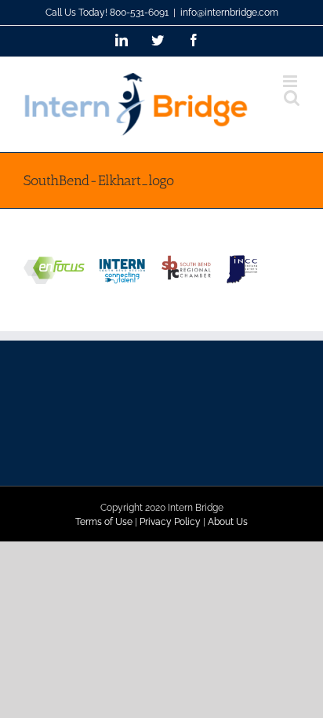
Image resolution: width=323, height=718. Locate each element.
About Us (228, 521)
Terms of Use (103, 521)
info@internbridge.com (229, 12)
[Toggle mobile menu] (291, 81)
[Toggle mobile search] (291, 97)
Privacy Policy (170, 521)
